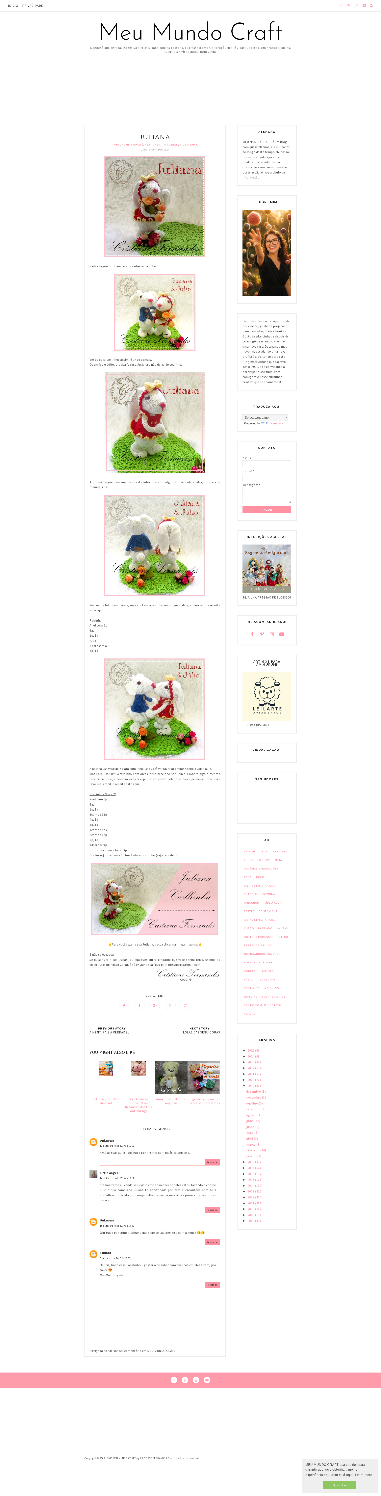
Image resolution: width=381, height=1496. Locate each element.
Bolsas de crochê (258, 962)
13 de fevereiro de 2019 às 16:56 (117, 1145)
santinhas (252, 988)
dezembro (254, 1091)
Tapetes (268, 971)
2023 (251, 1062)
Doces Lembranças (259, 937)
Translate (276, 423)
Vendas (249, 1013)
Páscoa (250, 979)
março (251, 1144)
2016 (251, 1174)
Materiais (272, 988)
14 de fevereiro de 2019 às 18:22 (117, 1178)
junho (250, 1127)
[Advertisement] (190, 83)
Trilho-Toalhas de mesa (263, 1005)
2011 (251, 1203)
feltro (283, 937)
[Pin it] (170, 1005)
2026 (251, 1050)
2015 (251, 1180)
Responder (212, 1162)
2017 (251, 1168)
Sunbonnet (268, 979)
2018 (251, 1162)
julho (250, 1121)
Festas (249, 911)
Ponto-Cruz (268, 911)
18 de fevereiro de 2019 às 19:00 (117, 1225)
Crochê (137, 144)
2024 (251, 1056)
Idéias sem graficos (259, 885)
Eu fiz (248, 860)
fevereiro (253, 1150)
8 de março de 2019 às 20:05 (115, 1258)
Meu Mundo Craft (190, 34)
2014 (251, 1186)
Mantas (282, 928)
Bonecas (251, 971)
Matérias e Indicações (261, 868)
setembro (253, 1109)
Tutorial (170, 144)
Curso (249, 928)
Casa (248, 877)
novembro (254, 1097)
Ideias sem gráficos (259, 920)
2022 (251, 1068)
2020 (251, 1080)
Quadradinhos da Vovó (262, 954)
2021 (251, 1074)
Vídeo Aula (189, 144)
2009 (251, 1215)
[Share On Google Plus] (154, 1005)
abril (250, 1138)
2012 (251, 1197)
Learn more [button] (363, 1475)
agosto (251, 1115)
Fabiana (106, 1253)
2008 (251, 1221)
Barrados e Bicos (258, 945)
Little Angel (109, 1173)
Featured (153, 144)
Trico (260, 877)
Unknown (107, 1140)
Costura (264, 860)
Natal (279, 860)
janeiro (251, 1156)
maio (250, 1133)
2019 (251, 1086)
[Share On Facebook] (139, 1005)
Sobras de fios (274, 996)
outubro (252, 1103)
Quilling (251, 996)
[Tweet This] (124, 1005)
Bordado (265, 928)
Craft (264, 851)
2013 (251, 1191)
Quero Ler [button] (340, 1485)
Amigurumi (120, 144)
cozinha (268, 894)
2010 (251, 1209)
